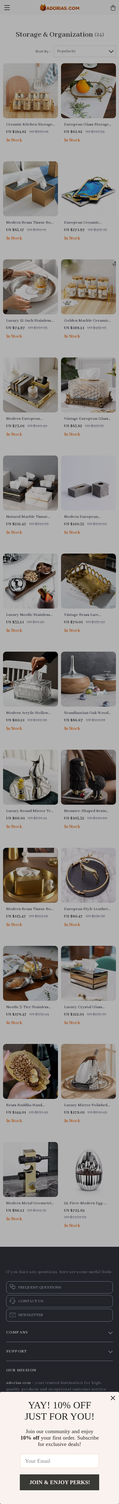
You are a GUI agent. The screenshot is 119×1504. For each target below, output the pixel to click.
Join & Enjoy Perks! (59, 1482)
